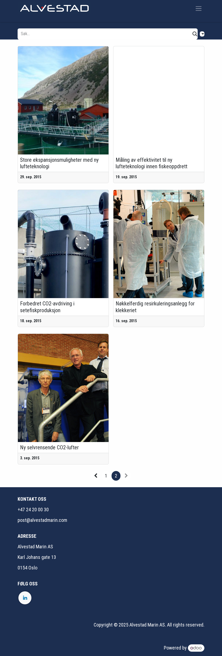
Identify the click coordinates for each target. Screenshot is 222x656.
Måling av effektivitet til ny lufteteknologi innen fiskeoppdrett (151, 163)
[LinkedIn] (24, 597)
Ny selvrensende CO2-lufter (49, 447)
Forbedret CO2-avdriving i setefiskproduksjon (47, 306)
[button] (202, 34)
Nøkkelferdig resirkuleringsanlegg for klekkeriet (155, 306)
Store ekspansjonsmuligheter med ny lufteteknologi (59, 163)
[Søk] (195, 33)
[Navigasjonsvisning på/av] (198, 8)
